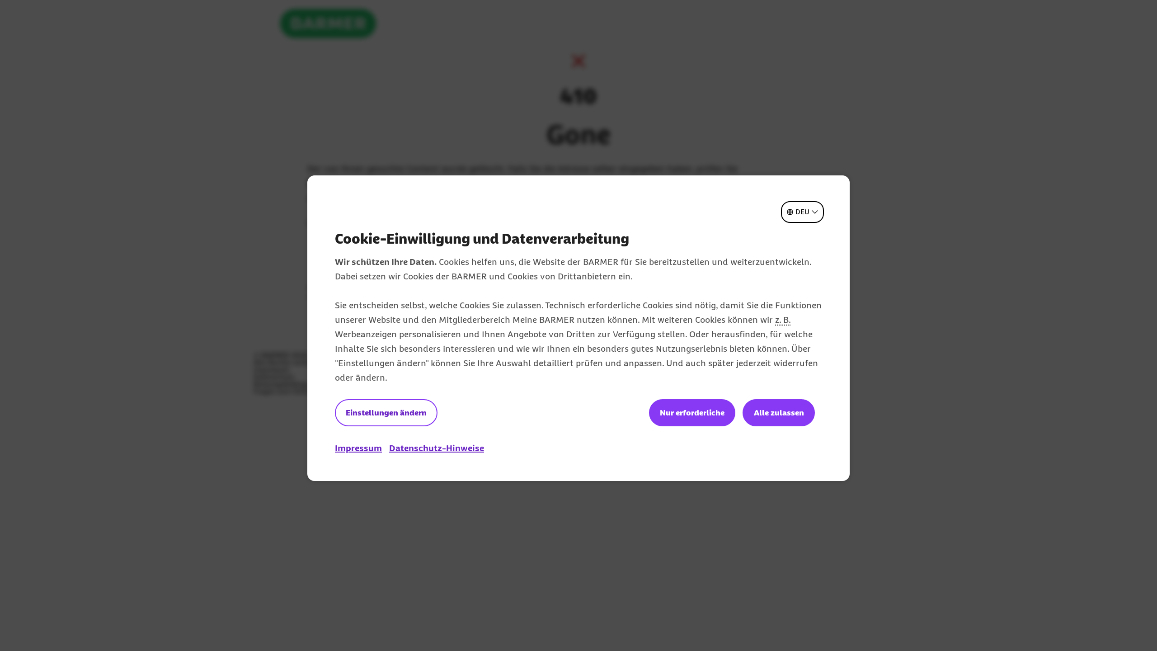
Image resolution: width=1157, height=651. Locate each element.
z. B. (782, 320)
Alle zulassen (779, 412)
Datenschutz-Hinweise (436, 448)
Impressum (358, 448)
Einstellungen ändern (386, 412)
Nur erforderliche (692, 412)
